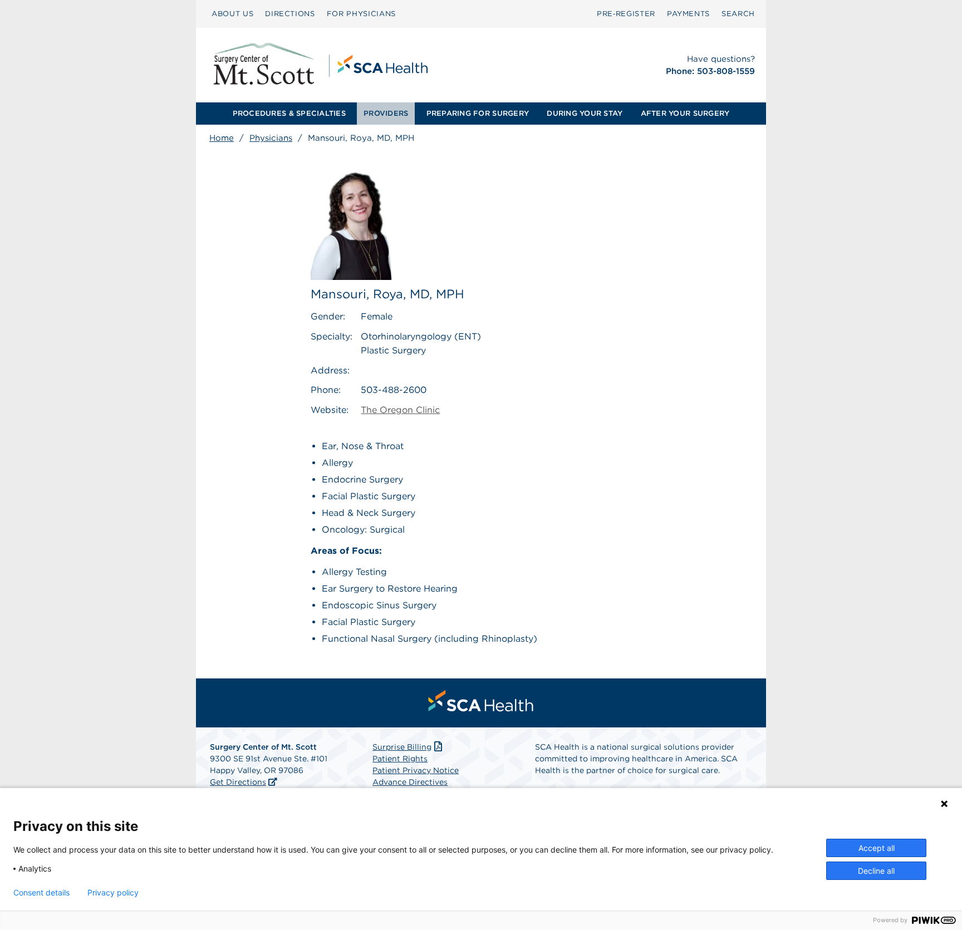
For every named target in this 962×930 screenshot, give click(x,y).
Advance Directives (410, 782)
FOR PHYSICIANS (361, 13)
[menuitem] (232, 14)
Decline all (876, 870)
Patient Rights (400, 758)
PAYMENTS (688, 13)
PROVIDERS (386, 113)
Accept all (876, 848)
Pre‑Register (626, 13)
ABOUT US (232, 13)
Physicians (270, 138)
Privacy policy (113, 892)
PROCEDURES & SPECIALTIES (289, 113)
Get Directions (238, 782)
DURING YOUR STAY (584, 113)
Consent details (41, 892)
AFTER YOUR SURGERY (685, 113)
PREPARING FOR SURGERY (477, 113)
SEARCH (738, 13)
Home (221, 138)
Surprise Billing (401, 746)
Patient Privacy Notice (415, 770)
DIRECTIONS (290, 13)
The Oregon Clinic (400, 410)
